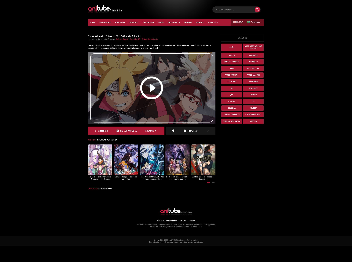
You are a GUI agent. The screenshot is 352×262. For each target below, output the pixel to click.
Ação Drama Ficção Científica (253, 47)
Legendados (105, 22)
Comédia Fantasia (253, 115)
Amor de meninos (231, 62)
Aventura (231, 82)
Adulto (232, 55)
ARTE (232, 68)
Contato (192, 221)
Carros (253, 95)
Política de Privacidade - (167, 221)
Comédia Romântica (231, 121)
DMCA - (183, 221)
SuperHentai (174, 22)
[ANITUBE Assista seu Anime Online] (176, 212)
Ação (231, 47)
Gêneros (200, 22)
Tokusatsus (148, 22)
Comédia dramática (231, 115)
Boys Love (253, 88)
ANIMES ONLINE (7, 247)
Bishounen (253, 82)
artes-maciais (253, 75)
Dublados (120, 22)
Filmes (161, 22)
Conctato (213, 22)
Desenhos (133, 22)
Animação (253, 62)
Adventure (253, 55)
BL (232, 88)
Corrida (253, 121)
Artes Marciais (232, 75)
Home (92, 22)
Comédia (253, 108)
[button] (208, 182)
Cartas (231, 101)
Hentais (188, 22)
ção (231, 95)
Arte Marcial (253, 68)
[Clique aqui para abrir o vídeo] (151, 88)
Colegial (232, 108)
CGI (253, 101)
